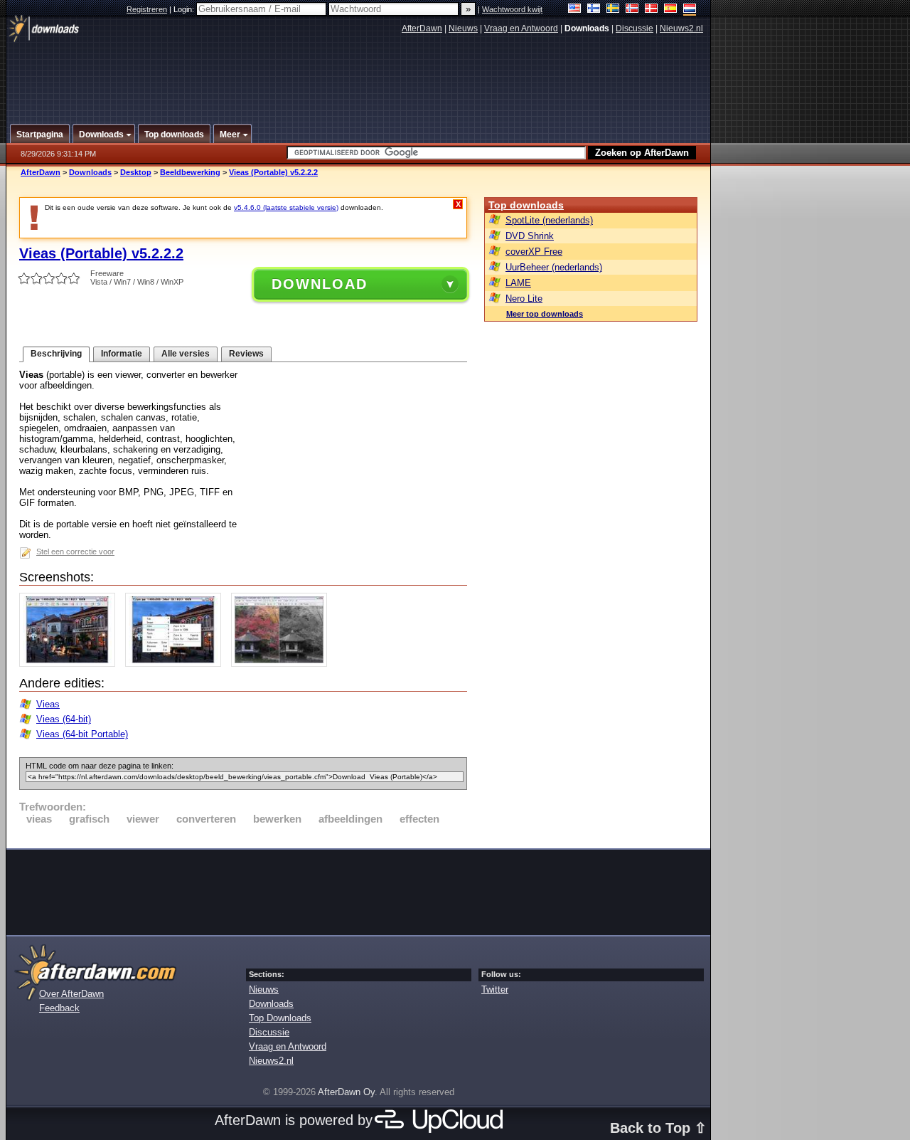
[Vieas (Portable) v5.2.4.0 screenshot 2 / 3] (176, 663)
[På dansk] (651, 10)
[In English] (575, 10)
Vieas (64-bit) (63, 719)
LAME (518, 283)
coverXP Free (533, 251)
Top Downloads (280, 1018)
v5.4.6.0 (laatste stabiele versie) (286, 207)
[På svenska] (613, 10)
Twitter (494, 989)
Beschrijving (56, 354)
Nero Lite (523, 298)
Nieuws (463, 28)
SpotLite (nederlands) (549, 220)
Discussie (634, 28)
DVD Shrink (529, 236)
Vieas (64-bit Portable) (82, 734)
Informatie (121, 354)
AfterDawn (422, 28)
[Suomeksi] (594, 10)
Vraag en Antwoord (521, 28)
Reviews (246, 354)
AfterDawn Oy (346, 1092)
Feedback (59, 1008)
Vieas (48, 704)
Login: (184, 9)
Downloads (90, 172)
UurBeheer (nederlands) (553, 267)
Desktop (135, 172)
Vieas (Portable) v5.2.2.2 (273, 172)
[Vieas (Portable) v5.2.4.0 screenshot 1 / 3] (70, 663)
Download (320, 284)
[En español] (671, 10)
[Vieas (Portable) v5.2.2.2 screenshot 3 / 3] (282, 663)
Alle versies (185, 354)
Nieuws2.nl (681, 28)
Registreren (147, 9)
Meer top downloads (544, 314)
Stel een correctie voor (75, 551)
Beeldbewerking (190, 172)
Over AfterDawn (71, 993)
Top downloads (526, 205)
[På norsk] (632, 10)
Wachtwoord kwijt (512, 9)
